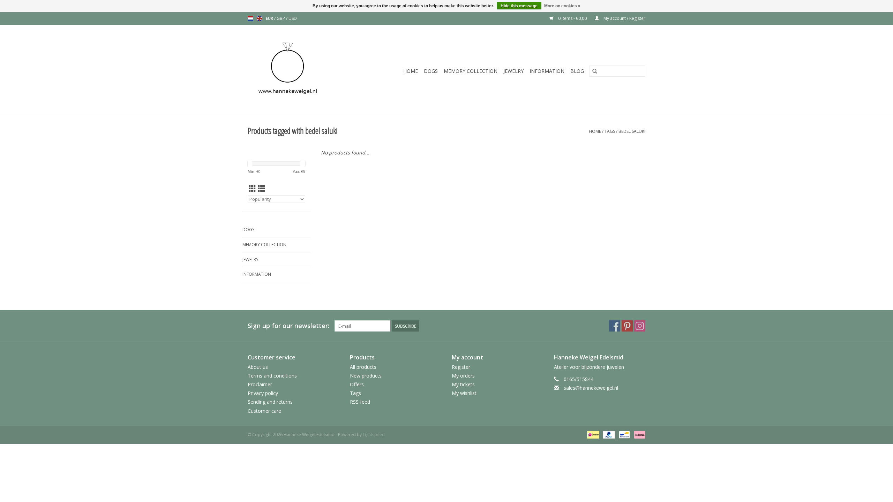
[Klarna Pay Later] (638, 434)
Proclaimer (260, 384)
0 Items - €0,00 (572, 18)
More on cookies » (562, 5)
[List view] (261, 188)
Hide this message (519, 5)
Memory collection (470, 71)
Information (547, 71)
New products (366, 375)
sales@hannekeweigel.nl (591, 388)
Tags (610, 131)
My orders (463, 375)
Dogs (431, 71)
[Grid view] (252, 188)
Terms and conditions (272, 375)
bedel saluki (631, 131)
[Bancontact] (623, 434)
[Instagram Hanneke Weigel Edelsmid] (639, 326)
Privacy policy (263, 393)
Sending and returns (270, 401)
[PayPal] (608, 434)
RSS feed (360, 401)
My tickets (463, 384)
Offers (357, 384)
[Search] (595, 71)
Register (461, 367)
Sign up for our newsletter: (288, 325)
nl (250, 18)
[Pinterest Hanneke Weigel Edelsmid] (627, 326)
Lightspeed (374, 435)
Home (410, 71)
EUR (270, 18)
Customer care (264, 411)
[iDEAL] (592, 434)
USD (292, 18)
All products (363, 367)
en (259, 18)
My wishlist (464, 393)
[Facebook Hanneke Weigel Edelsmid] (614, 326)
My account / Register (623, 18)
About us (258, 367)
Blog (577, 71)
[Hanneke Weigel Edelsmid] (299, 71)
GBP (281, 18)
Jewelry (513, 71)
